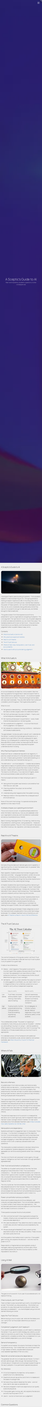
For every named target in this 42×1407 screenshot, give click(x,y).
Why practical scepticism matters (14, 637)
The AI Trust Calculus (10, 642)
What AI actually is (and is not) (13, 634)
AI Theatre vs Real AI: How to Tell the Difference (23, 915)
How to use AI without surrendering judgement (17, 649)
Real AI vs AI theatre (9, 639)
